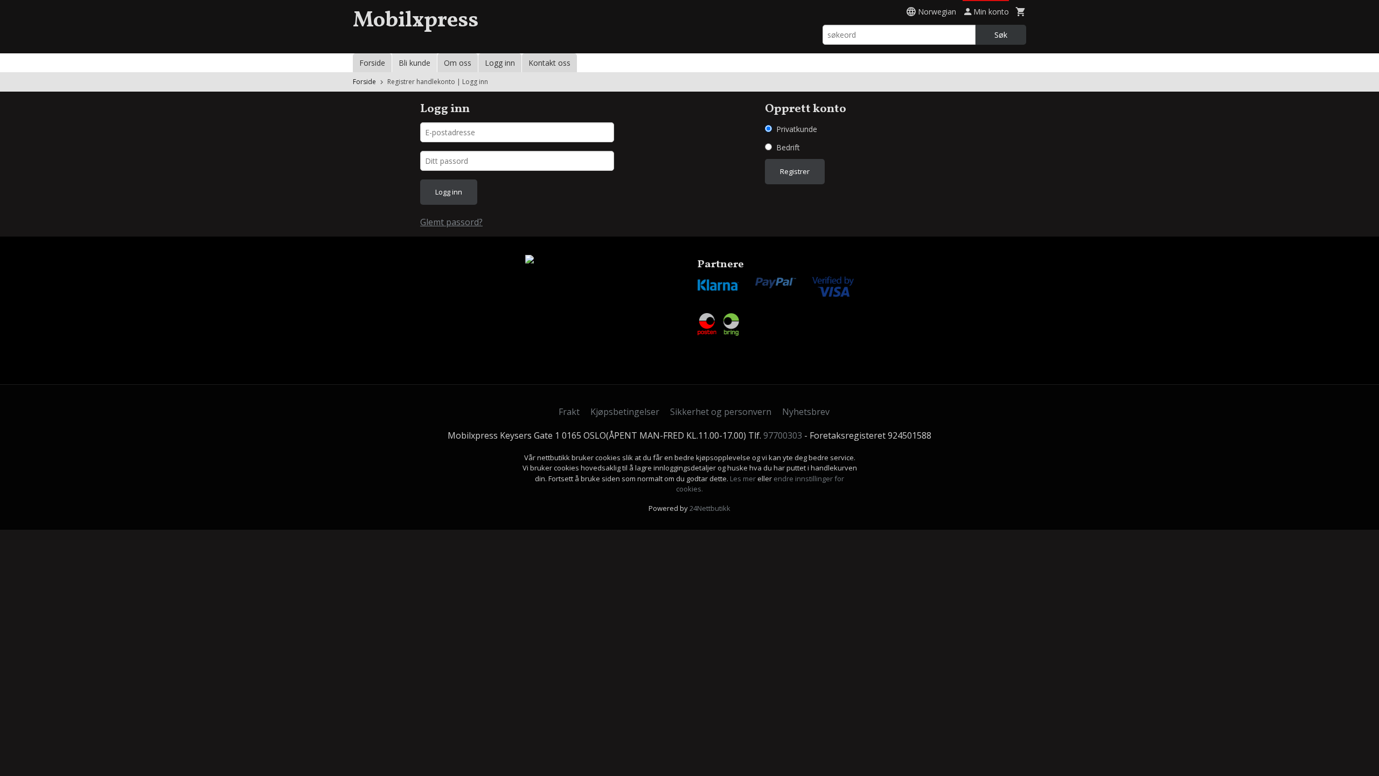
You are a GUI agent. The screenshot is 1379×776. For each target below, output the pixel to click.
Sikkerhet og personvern (720, 412)
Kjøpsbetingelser (624, 412)
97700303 (782, 435)
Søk (1000, 35)
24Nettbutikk (710, 508)
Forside (372, 63)
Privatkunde (796, 129)
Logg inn (500, 63)
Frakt (569, 412)
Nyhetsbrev (806, 412)
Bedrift (788, 147)
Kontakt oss (549, 63)
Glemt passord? (451, 222)
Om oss (457, 63)
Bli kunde (414, 63)
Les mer (743, 478)
